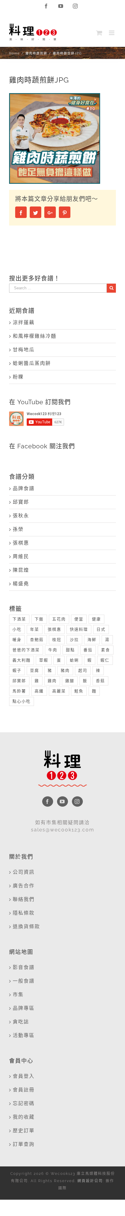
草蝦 (43, 660)
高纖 (39, 691)
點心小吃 (21, 701)
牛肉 (52, 650)
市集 (18, 994)
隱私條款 (24, 913)
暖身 (17, 639)
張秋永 (21, 516)
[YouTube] (62, 801)
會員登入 (24, 1076)
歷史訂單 (24, 1130)
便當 (78, 619)
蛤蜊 (74, 660)
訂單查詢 (24, 1144)
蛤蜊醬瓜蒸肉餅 (32, 363)
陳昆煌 (21, 570)
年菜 (34, 629)
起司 (82, 670)
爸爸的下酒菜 (26, 650)
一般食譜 (24, 981)
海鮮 (91, 639)
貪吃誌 (21, 1022)
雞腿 (69, 680)
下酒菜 (19, 619)
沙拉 (74, 639)
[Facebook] (47, 801)
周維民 (21, 556)
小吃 (17, 629)
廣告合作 (24, 886)
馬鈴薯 (19, 691)
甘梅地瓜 (24, 350)
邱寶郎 (21, 502)
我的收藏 (24, 1117)
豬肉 (65, 670)
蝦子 (17, 670)
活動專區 (24, 1035)
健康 (96, 619)
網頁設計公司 (90, 1181)
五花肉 (59, 619)
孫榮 (18, 529)
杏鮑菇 (37, 639)
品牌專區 (24, 1008)
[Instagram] (77, 801)
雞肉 (52, 680)
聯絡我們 (24, 899)
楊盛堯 (21, 584)
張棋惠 (21, 543)
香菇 (100, 680)
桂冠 (56, 639)
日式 (101, 629)
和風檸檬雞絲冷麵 (34, 336)
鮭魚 (78, 691)
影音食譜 (24, 967)
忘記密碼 (24, 1103)
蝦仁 (105, 660)
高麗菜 (59, 691)
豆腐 (34, 670)
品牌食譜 (24, 488)
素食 (105, 650)
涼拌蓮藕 (24, 322)
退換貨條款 (26, 926)
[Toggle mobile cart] (99, 33)
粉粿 (18, 377)
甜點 (70, 650)
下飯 (39, 619)
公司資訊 (24, 872)
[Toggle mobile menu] (112, 33)
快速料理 (79, 629)
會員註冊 (24, 1090)
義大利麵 (21, 660)
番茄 (88, 650)
